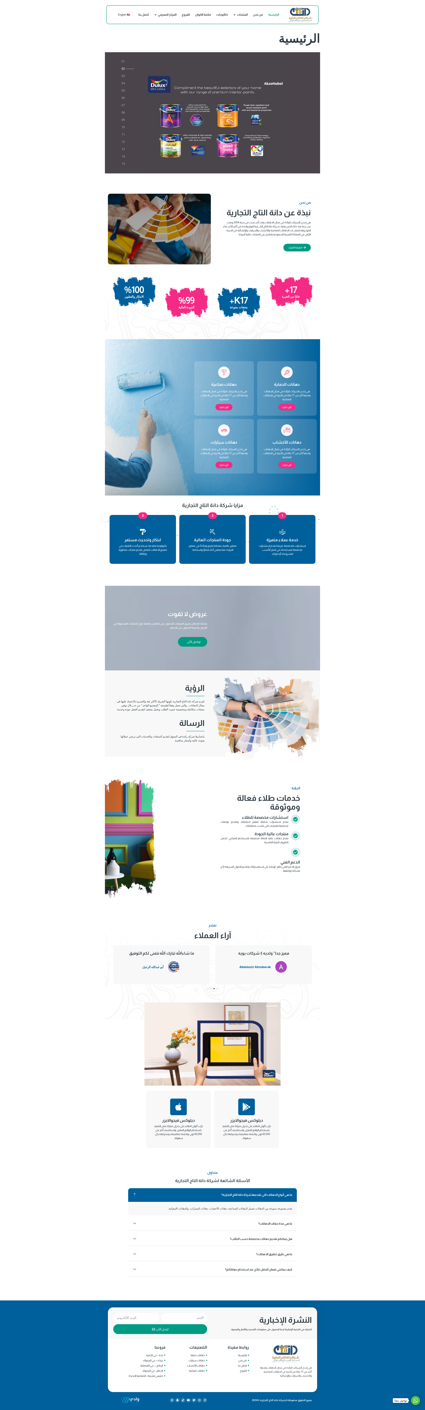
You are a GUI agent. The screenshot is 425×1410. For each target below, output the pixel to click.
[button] (315, 965)
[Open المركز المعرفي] (155, 14)
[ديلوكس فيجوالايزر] (246, 1107)
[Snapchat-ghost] (177, 1400)
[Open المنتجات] (234, 14)
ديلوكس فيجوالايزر (246, 1120)
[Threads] (172, 1400)
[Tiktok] (183, 1400)
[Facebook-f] (205, 1400)
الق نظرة (287, 407)
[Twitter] (194, 1400)
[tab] (123, 62)
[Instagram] (199, 1400)
